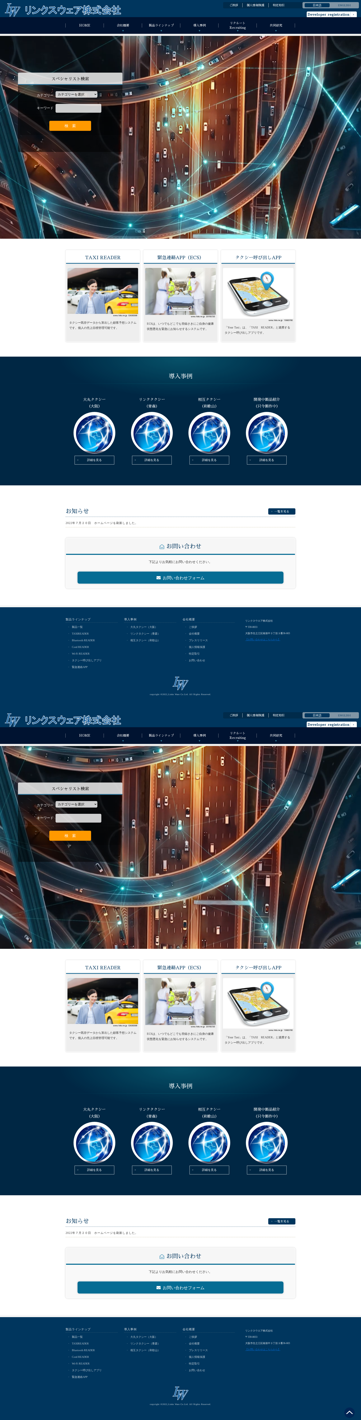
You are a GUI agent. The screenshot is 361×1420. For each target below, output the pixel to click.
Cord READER (80, 647)
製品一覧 (77, 627)
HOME (84, 25)
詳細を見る (94, 460)
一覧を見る (282, 511)
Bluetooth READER (83, 640)
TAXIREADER (80, 633)
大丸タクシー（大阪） (144, 627)
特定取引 (279, 5)
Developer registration (329, 14)
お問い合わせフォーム (184, 578)
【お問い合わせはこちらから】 (262, 639)
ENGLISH (344, 5)
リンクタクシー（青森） (145, 633)
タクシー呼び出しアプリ (87, 660)
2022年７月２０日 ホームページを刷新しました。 (102, 523)
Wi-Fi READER (81, 653)
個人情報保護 (255, 5)
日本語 (317, 5)
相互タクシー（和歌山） (145, 640)
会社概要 (194, 633)
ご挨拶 (233, 5)
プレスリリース (198, 640)
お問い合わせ (197, 660)
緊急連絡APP (80, 667)
